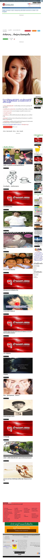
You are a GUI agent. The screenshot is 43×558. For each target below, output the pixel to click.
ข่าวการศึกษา (5, 30)
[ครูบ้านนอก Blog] (12, 10)
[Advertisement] (21, 22)
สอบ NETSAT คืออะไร (36, 266)
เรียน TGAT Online (36, 273)
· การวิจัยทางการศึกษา (34, 510)
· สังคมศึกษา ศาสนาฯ (17, 516)
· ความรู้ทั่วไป (16, 508)
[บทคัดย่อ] (34, 10)
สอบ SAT (35, 270)
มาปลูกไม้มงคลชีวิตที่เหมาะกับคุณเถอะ (38, 105)
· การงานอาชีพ (16, 518)
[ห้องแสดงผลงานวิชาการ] (29, 10)
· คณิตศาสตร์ (16, 509)
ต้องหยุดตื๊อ (21, 131)
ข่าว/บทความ (34, 30)
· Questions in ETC (7, 519)
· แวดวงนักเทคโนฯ (6, 521)
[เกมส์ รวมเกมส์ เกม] (37, 10)
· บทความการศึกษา (34, 509)
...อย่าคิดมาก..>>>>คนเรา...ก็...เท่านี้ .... (38, 162)
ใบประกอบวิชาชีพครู (36, 265)
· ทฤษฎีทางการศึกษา (34, 508)
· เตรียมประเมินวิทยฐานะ (35, 515)
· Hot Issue (5, 517)
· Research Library (7, 518)
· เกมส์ (24, 515)
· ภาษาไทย (15, 513)
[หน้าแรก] (4, 10)
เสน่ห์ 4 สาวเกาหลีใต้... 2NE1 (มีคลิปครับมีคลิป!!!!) (38, 172)
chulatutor (35, 276)
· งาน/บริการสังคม (26, 510)
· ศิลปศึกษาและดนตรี (17, 517)
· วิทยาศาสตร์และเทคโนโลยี (18, 510)
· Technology (6, 508)
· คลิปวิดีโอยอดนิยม (26, 512)
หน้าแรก (39, 30)
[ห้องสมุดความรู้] (17, 10)
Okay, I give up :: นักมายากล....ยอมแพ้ (38, 182)
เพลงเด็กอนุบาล (36, 277)
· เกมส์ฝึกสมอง (26, 516)
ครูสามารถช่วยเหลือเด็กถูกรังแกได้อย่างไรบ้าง (38, 143)
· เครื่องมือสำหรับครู (34, 517)
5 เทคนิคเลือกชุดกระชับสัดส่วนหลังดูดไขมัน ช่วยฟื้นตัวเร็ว (38, 203)
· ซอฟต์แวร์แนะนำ (6, 514)
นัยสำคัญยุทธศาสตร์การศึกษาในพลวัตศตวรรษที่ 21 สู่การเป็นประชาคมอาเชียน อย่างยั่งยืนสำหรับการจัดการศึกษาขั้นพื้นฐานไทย (38, 232)
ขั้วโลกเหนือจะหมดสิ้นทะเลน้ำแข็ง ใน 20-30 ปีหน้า (38, 243)
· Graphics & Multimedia (8, 512)
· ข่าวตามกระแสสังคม (27, 509)
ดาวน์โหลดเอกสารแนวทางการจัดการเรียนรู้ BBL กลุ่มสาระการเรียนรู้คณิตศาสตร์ (38, 213)
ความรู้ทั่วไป (10, 30)
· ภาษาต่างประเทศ (16, 512)
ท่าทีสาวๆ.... (14, 131)
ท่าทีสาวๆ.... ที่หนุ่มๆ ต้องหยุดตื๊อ (7, 131)
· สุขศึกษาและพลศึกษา (17, 514)
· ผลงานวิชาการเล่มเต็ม (34, 516)
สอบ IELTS (35, 267)
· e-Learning (6, 510)
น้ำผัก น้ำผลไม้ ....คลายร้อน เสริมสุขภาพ (38, 155)
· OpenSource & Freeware (8, 513)
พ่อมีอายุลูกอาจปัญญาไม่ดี (38, 190)
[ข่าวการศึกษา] (8, 10)
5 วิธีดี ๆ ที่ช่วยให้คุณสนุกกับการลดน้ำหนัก (38, 223)
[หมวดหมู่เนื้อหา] (23, 10)
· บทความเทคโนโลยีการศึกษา (8, 509)
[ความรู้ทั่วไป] (4, 11)
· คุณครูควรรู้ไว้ (33, 513)
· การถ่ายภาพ (6, 516)
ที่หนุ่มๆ (18, 131)
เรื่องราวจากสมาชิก (28, 30)
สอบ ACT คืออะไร (36, 274)
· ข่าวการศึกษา (26, 508)
